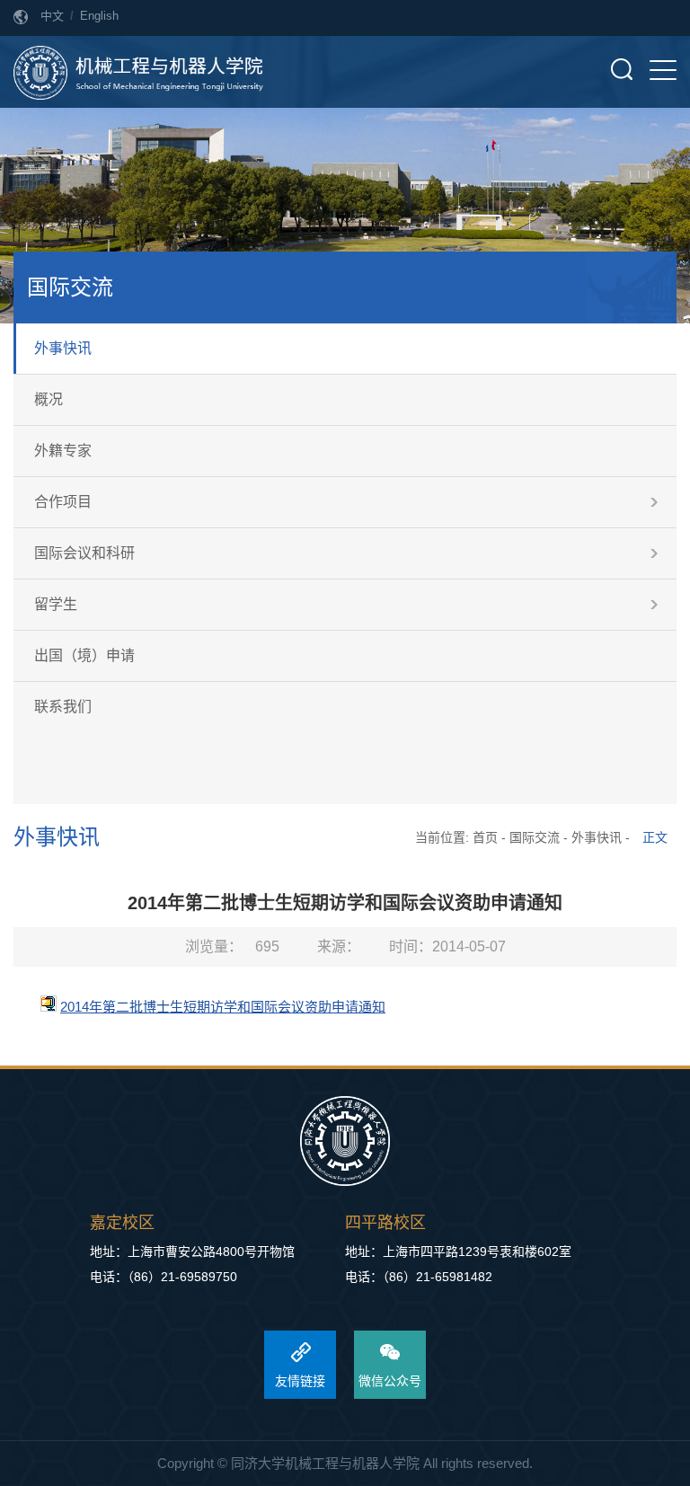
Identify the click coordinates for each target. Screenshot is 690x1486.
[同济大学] (345, 1142)
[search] (622, 69)
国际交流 (534, 837)
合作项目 (63, 501)
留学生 (55, 604)
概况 (48, 399)
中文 (52, 15)
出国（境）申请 (84, 655)
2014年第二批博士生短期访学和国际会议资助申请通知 (222, 1006)
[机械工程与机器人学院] (138, 72)
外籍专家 (63, 450)
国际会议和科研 (84, 553)
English (99, 15)
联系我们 (63, 706)
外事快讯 (63, 348)
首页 (485, 837)
